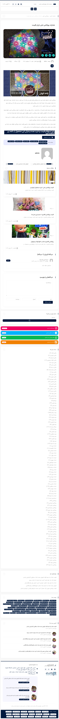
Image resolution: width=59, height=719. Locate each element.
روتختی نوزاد (53, 562)
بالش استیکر (53, 358)
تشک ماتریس (53, 484)
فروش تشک (18, 604)
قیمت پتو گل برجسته (31, 613)
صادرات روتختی (43, 604)
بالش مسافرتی (53, 389)
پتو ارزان (13, 613)
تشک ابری (54, 446)
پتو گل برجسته (53, 427)
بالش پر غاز (53, 367)
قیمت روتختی (41, 609)
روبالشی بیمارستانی (52, 508)
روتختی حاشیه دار (52, 541)
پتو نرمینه (54, 436)
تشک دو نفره (53, 467)
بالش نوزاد (54, 393)
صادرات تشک (52, 604)
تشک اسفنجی (53, 450)
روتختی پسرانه (53, 529)
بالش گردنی (53, 384)
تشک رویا (54, 470)
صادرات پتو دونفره (26, 604)
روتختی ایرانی (53, 527)
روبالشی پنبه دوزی (52, 510)
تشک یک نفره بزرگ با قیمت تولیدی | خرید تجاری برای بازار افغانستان (40, 583)
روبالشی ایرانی (53, 505)
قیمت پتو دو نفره (44, 611)
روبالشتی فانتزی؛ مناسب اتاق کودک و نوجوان (42, 242)
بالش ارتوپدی (53, 355)
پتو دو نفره (53, 412)
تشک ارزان (53, 600)
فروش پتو (14, 606)
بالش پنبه (54, 372)
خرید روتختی (52, 602)
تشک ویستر (53, 493)
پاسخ (8, 260)
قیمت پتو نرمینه (41, 613)
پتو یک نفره (53, 443)
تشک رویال (53, 472)
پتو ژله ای (54, 415)
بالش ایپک (53, 362)
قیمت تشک (31, 607)
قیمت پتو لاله (16, 611)
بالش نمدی (53, 391)
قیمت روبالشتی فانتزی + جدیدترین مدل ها (42, 215)
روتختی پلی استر (52, 534)
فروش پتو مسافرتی (51, 607)
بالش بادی (53, 365)
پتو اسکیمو (54, 398)
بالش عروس (53, 377)
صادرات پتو (35, 604)
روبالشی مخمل (49, 221)
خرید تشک (21, 600)
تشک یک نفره (53, 496)
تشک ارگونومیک (52, 448)
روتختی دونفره (53, 548)
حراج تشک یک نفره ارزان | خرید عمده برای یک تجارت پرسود (42, 580)
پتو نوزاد (54, 441)
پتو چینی (54, 405)
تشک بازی (54, 453)
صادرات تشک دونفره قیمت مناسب (47, 4)
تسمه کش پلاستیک (44, 260)
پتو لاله (54, 429)
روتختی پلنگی (53, 531)
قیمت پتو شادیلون (25, 611)
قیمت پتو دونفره (35, 611)
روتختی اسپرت (53, 524)
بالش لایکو (53, 386)
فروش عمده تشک (43, 606)
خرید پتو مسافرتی (28, 602)
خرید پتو (36, 602)
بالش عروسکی (53, 379)
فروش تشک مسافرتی (8, 604)
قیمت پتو (53, 611)
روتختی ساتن (53, 550)
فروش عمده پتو (23, 606)
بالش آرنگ (54, 353)
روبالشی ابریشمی (52, 503)
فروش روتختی (52, 606)
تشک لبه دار (53, 481)
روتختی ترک (53, 536)
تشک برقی (54, 455)
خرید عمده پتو (44, 602)
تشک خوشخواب (52, 465)
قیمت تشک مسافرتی (21, 607)
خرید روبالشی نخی (34, 141)
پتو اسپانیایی (53, 396)
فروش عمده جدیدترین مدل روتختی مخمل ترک (22, 164)
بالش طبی (54, 374)
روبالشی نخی (46, 16)
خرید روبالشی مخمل (12, 600)
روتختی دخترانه (52, 546)
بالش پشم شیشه (52, 370)
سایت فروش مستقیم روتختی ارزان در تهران (39, 164)
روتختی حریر (53, 543)
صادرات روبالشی (19, 141)
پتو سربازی (54, 417)
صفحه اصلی (53, 16)
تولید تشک (46, 600)
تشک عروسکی (53, 477)
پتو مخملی (53, 431)
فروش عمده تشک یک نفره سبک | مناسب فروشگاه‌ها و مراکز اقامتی (41, 586)
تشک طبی (54, 474)
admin (45, 61)
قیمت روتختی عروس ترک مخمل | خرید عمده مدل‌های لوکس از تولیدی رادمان (38, 588)
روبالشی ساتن (53, 512)
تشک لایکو (53, 479)
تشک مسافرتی (53, 486)
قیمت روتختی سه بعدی (19, 609)
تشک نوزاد (54, 491)
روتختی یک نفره (52, 565)
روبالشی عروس (53, 515)
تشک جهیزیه (53, 460)
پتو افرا (54, 400)
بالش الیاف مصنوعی (51, 360)
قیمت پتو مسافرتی (51, 613)
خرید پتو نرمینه (18, 602)
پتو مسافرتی (53, 434)
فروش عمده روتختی (32, 606)
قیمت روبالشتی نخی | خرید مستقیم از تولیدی (42, 188)
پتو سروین (54, 420)
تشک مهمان (53, 489)
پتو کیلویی (54, 424)
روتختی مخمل (53, 560)
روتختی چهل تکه (52, 539)
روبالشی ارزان (26, 141)
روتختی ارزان (10, 602)
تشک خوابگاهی (52, 462)
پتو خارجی (54, 410)
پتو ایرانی (54, 403)
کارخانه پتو (53, 614)
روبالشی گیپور (53, 517)
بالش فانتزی (53, 381)
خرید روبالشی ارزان (43, 141)
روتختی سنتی (53, 553)
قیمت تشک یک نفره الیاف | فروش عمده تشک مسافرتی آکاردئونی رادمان (39, 577)
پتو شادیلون (53, 422)
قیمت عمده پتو (9, 609)
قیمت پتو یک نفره (21, 613)
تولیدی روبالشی (37, 600)
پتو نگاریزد (54, 439)
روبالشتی (54, 500)
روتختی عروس (53, 558)
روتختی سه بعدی (52, 555)
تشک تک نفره (53, 458)
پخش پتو (6, 613)
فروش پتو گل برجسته (40, 607)
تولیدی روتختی (29, 600)
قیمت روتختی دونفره (31, 609)
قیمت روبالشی (11, 141)
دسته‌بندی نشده (52, 498)
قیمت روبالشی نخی (42, 143)
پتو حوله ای (53, 408)
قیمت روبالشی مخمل (51, 609)
